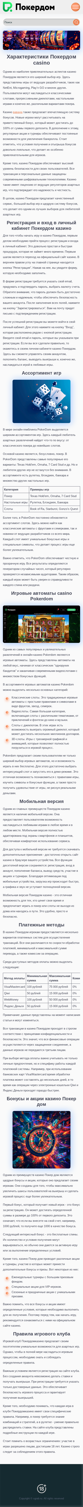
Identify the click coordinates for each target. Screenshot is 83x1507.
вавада (17, 112)
